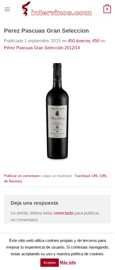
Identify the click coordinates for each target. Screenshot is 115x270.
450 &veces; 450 (83, 41)
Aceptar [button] (50, 263)
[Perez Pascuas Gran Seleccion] (57, 111)
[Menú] (7, 9)
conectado (63, 213)
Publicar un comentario (22, 176)
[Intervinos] (56, 9)
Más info (68, 262)
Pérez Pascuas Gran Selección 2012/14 (42, 48)
